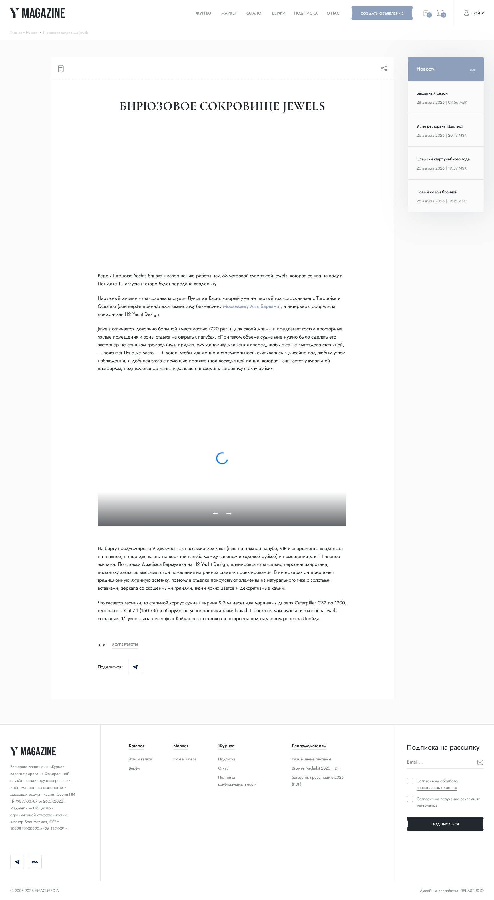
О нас (333, 13)
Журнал (204, 13)
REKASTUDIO (472, 890)
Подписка (306, 13)
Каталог (254, 13)
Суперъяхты (126, 644)
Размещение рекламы (311, 759)
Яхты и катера (140, 759)
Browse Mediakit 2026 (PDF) (316, 768)
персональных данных (437, 787)
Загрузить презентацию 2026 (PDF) (318, 780)
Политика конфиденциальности (237, 780)
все (472, 69)
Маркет (229, 13)
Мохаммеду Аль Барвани (251, 306)
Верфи (279, 13)
